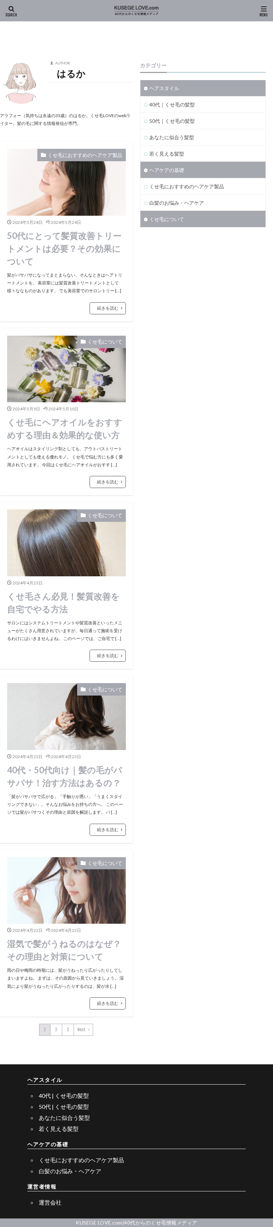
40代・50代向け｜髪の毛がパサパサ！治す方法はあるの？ (64, 776)
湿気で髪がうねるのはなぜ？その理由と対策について (64, 949)
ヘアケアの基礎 (166, 170)
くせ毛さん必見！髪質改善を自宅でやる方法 (63, 602)
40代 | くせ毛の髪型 (64, 1095)
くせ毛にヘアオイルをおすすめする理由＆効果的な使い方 (64, 428)
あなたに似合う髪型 (171, 137)
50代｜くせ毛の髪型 (172, 121)
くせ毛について (104, 342)
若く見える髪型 (166, 154)
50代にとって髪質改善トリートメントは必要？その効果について (64, 248)
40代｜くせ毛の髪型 (172, 104)
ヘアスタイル (164, 88)
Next (81, 1029)
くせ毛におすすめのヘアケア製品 (85, 155)
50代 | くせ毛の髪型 (64, 1106)
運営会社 (50, 1202)
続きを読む (107, 308)
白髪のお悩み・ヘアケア (176, 203)
